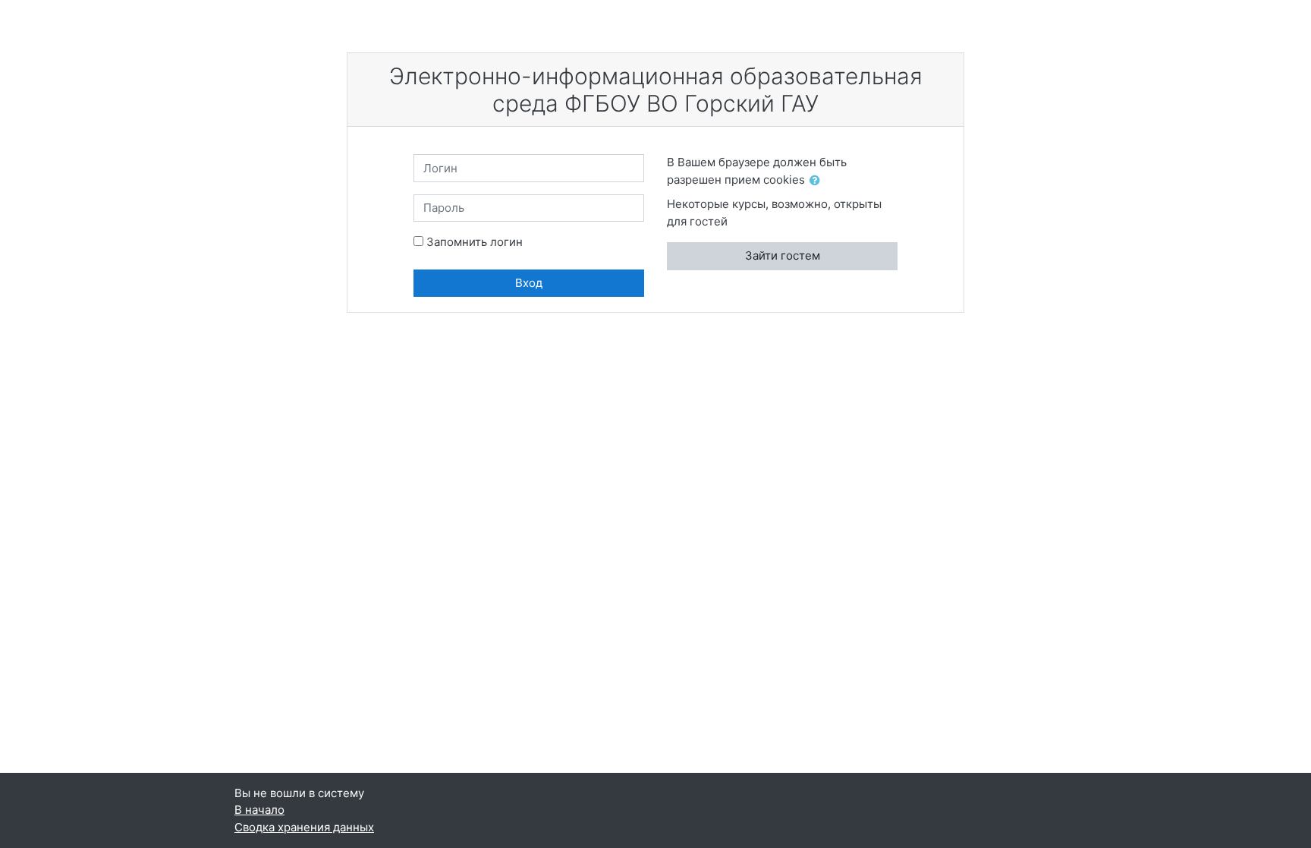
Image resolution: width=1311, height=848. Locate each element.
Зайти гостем (782, 255)
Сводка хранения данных (304, 827)
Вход (528, 283)
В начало (259, 809)
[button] (818, 181)
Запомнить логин (474, 242)
